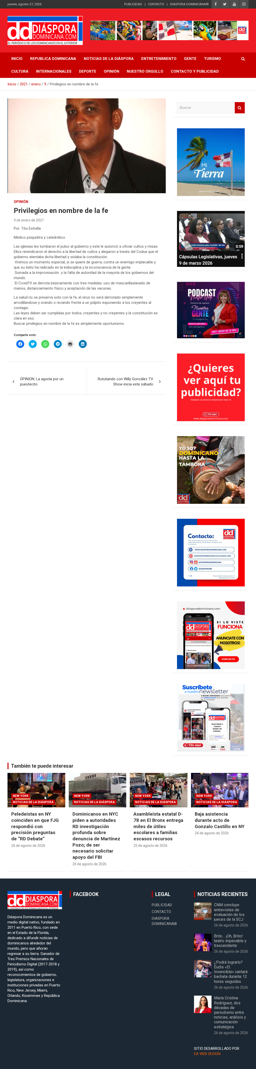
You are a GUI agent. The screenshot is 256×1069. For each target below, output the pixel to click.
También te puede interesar (42, 766)
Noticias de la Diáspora (33, 802)
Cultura (19, 71)
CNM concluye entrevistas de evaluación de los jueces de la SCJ (229, 912)
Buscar (240, 107)
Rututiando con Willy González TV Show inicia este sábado (125, 381)
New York (20, 796)
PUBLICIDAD (133, 4)
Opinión (111, 71)
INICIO (16, 58)
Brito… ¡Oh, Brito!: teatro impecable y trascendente (230, 941)
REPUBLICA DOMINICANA (53, 58)
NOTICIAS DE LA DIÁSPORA (109, 58)
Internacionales (54, 71)
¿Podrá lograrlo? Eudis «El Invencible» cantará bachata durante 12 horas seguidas (231, 972)
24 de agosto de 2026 (212, 833)
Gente (190, 58)
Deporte (87, 71)
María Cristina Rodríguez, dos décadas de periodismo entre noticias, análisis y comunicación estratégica (230, 1012)
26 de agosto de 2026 (28, 846)
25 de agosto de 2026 (151, 846)
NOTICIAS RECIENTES (223, 894)
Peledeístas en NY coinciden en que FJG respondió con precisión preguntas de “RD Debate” (35, 826)
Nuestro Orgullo (145, 71)
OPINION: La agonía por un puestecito (42, 381)
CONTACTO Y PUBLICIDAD (195, 71)
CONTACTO (156, 4)
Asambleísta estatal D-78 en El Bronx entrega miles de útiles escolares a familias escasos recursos (158, 826)
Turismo (212, 58)
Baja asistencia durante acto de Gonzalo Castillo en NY (219, 820)
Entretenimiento (158, 58)
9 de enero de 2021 (29, 220)
